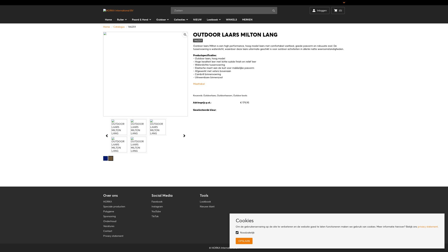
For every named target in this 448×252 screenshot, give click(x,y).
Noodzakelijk (247, 232)
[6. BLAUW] (105, 158)
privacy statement (428, 226)
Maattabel (199, 83)
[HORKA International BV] (118, 10)
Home (106, 26)
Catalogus (119, 26)
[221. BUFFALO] (110, 158)
